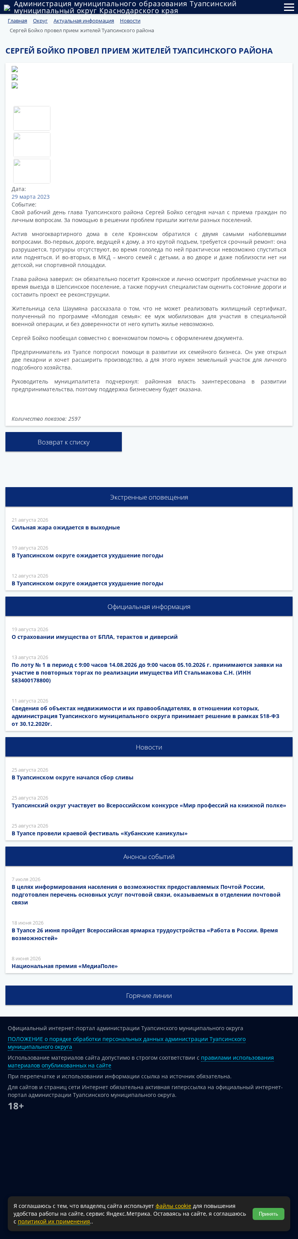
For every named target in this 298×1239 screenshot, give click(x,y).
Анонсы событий (149, 856)
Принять (268, 1214)
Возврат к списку (64, 441)
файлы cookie (173, 1206)
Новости (149, 747)
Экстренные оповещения (149, 497)
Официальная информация (149, 606)
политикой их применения (54, 1221)
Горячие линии (149, 995)
